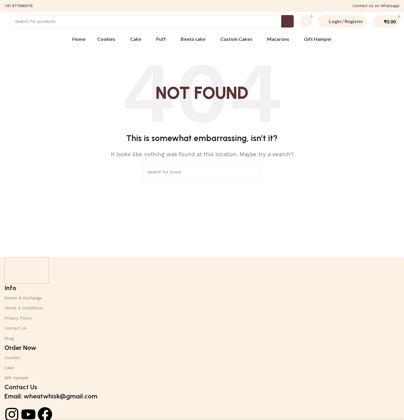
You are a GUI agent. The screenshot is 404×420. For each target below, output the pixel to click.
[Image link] (26, 270)
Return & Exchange (23, 297)
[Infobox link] (18, 6)
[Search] (287, 21)
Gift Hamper (16, 377)
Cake (9, 367)
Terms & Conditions (23, 308)
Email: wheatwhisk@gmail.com (50, 396)
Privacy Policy (18, 318)
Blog (9, 338)
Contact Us (15, 328)
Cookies (12, 357)
